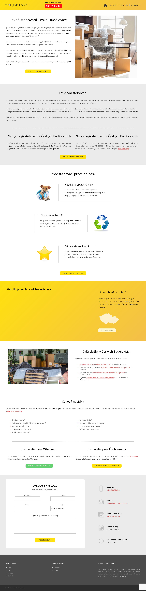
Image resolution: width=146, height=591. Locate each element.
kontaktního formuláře (14, 411)
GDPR (56, 570)
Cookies (57, 568)
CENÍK (113, 5)
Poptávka (11, 573)
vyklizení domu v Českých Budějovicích (100, 378)
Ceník (10, 570)
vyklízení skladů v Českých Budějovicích (115, 368)
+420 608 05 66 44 (113, 490)
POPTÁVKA (123, 5)
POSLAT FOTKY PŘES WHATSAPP (39, 466)
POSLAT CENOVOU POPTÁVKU (38, 71)
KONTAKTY (136, 5)
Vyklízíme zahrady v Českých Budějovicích (95, 364)
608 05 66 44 (53, 6)
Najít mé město (108, 330)
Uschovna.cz (133, 456)
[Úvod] (105, 6)
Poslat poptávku (45, 540)
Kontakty (11, 576)
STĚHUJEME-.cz (17, 5)
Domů (10, 568)
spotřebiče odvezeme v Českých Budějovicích (108, 373)
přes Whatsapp (123, 149)
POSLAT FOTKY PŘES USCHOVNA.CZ (107, 466)
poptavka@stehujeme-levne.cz (118, 503)
